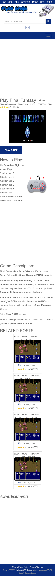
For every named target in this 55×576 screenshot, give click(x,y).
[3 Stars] (4, 107)
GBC (10, 2)
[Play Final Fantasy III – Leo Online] (27, 429)
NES (42, 2)
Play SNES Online (8, 104)
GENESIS (25, 2)
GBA (17, 2)
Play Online (23, 104)
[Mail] (27, 27)
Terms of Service (36, 567)
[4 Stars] (6, 107)
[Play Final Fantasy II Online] (27, 351)
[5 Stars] (8, 107)
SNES (49, 2)
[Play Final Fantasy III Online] (27, 390)
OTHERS (42, 104)
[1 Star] (1, 107)
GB (4, 2)
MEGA (35, 2)
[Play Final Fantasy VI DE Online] (27, 469)
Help (14, 567)
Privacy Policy (22, 567)
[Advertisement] (27, 68)
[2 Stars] (3, 107)
